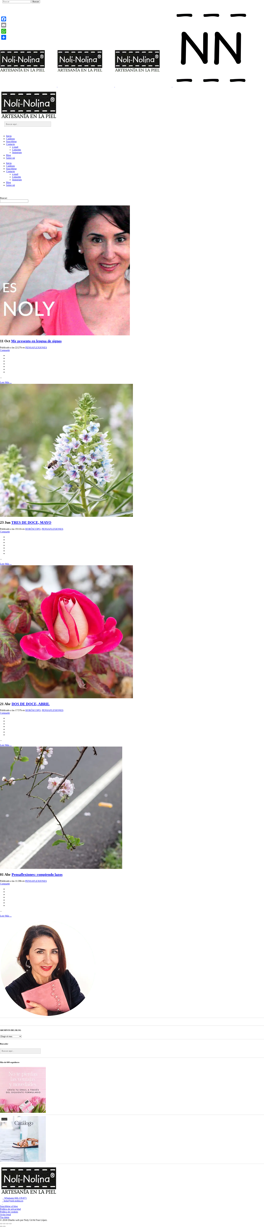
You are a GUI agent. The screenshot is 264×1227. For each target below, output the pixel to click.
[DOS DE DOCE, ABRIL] (66, 697)
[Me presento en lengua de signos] (65, 334)
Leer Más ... (6, 382)
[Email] (4, 25)
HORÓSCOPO (32, 529)
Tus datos (4, 1217)
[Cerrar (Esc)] (10, 1223)
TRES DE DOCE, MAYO (31, 522)
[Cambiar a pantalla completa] (4, 1223)
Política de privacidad (10, 1209)
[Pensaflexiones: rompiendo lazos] (61, 868)
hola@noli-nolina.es (12, 1200)
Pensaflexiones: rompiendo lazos (37, 874)
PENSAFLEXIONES (36, 347)
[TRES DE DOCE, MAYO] (66, 516)
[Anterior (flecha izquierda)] (1, 1226)
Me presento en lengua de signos (36, 341)
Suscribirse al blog (9, 1206)
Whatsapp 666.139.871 (14, 1198)
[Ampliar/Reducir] (1, 1223)
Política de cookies (9, 1211)
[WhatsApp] (4, 31)
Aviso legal (5, 1214)
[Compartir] (4, 37)
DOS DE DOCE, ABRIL (31, 704)
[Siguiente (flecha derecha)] (4, 1226)
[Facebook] (4, 19)
